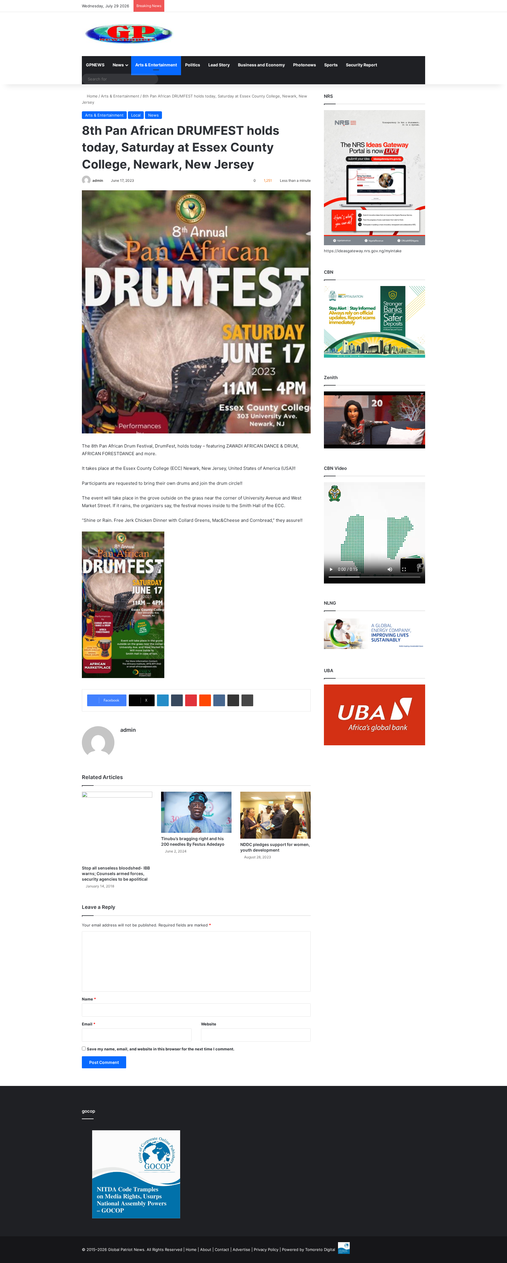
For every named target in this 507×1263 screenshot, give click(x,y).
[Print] (247, 700)
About (205, 1249)
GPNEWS (95, 64)
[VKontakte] (219, 700)
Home (92, 96)
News (118, 64)
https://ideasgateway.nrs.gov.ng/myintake (363, 250)
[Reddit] (205, 700)
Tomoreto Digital (320, 1249)
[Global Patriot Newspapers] (128, 34)
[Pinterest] (191, 700)
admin (97, 180)
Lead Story (219, 64)
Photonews (304, 64)
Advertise (241, 1249)
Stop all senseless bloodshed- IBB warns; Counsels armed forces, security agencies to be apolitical (116, 873)
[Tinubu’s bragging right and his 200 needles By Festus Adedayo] (196, 812)
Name (89, 999)
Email (88, 1024)
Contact (222, 1249)
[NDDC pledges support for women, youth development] (275, 815)
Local (136, 115)
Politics (192, 64)
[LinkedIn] (163, 700)
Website (208, 1024)
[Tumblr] (177, 700)
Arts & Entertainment (156, 64)
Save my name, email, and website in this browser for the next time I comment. (160, 1049)
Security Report (361, 64)
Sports (331, 64)
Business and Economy (261, 64)
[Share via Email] (233, 700)
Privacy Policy (266, 1249)
